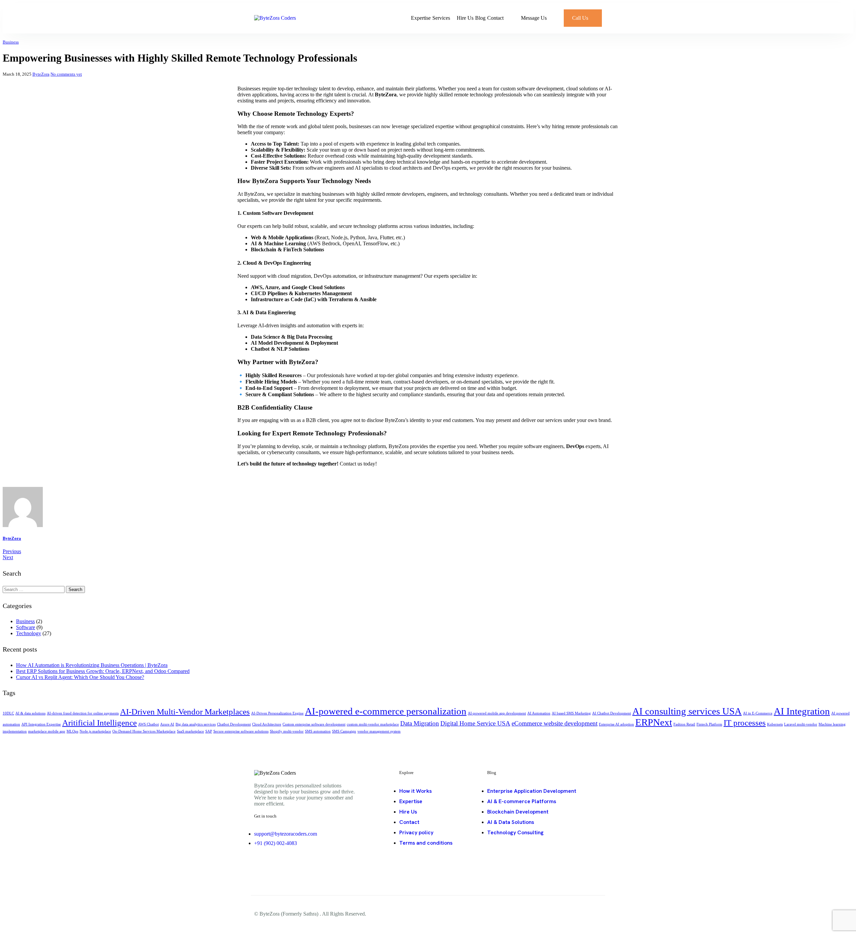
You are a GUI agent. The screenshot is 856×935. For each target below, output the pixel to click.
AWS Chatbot (148, 724)
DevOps (575, 446)
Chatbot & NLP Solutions (280, 349)
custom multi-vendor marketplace (373, 724)
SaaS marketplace (190, 731)
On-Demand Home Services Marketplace (144, 731)
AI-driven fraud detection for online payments (83, 713)
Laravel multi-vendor (800, 724)
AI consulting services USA (687, 711)
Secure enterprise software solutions (241, 731)
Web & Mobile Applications (282, 237)
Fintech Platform (709, 724)
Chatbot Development (234, 724)
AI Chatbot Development (611, 713)
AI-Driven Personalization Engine (277, 713)
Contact (495, 18)
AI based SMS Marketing (571, 713)
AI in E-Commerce (757, 713)
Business (11, 42)
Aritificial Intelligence (99, 722)
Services (441, 18)
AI (254, 243)
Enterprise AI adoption (616, 724)
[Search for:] (34, 589)
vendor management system (379, 731)
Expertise (421, 18)
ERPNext (653, 722)
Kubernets (775, 724)
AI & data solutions (30, 713)
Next (8, 557)
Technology (28, 633)
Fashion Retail (684, 724)
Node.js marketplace (95, 731)
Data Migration (419, 723)
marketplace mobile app (46, 731)
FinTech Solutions (303, 249)
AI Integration (802, 711)
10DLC (8, 713)
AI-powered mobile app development (497, 713)
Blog (480, 18)
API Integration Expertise (41, 724)
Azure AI (167, 724)
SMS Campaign (344, 731)
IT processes (745, 722)
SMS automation (318, 731)
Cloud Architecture (266, 724)
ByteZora (40, 74)
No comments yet (66, 74)
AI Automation (538, 713)
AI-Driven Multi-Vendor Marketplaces (185, 711)
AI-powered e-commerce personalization (385, 711)
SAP (208, 731)
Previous (12, 551)
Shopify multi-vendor (287, 731)
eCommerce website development (555, 723)
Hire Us (465, 18)
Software (25, 627)
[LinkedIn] (261, 865)
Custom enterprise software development (314, 724)
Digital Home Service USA (475, 723)
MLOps (72, 731)
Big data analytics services (196, 724)
